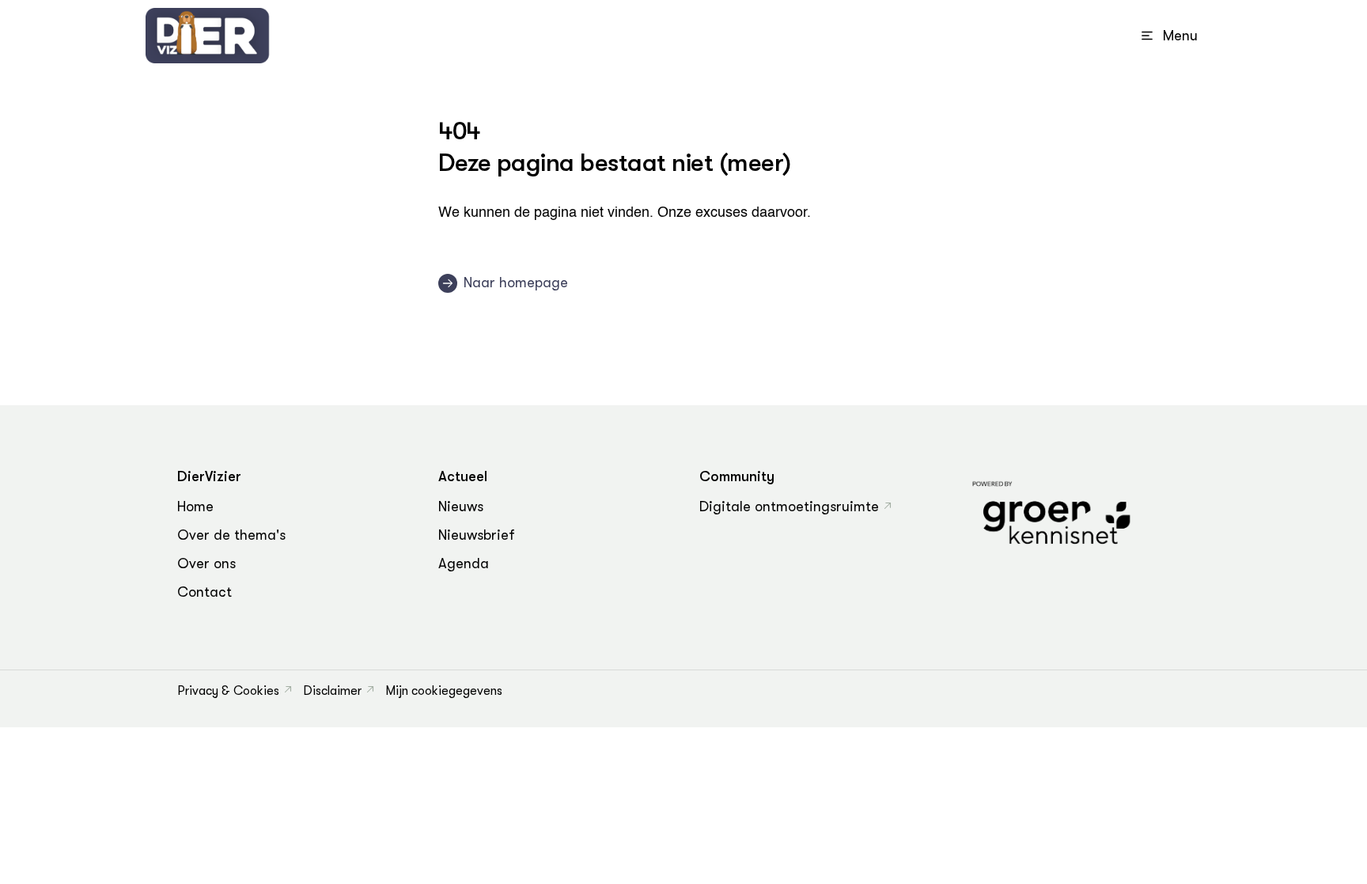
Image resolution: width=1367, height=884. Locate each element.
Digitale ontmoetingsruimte (789, 506)
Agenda (463, 563)
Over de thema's (231, 535)
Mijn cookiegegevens (443, 691)
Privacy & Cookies (228, 691)
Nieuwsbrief (476, 535)
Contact (204, 592)
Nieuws (460, 506)
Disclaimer (332, 691)
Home (195, 506)
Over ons (206, 563)
